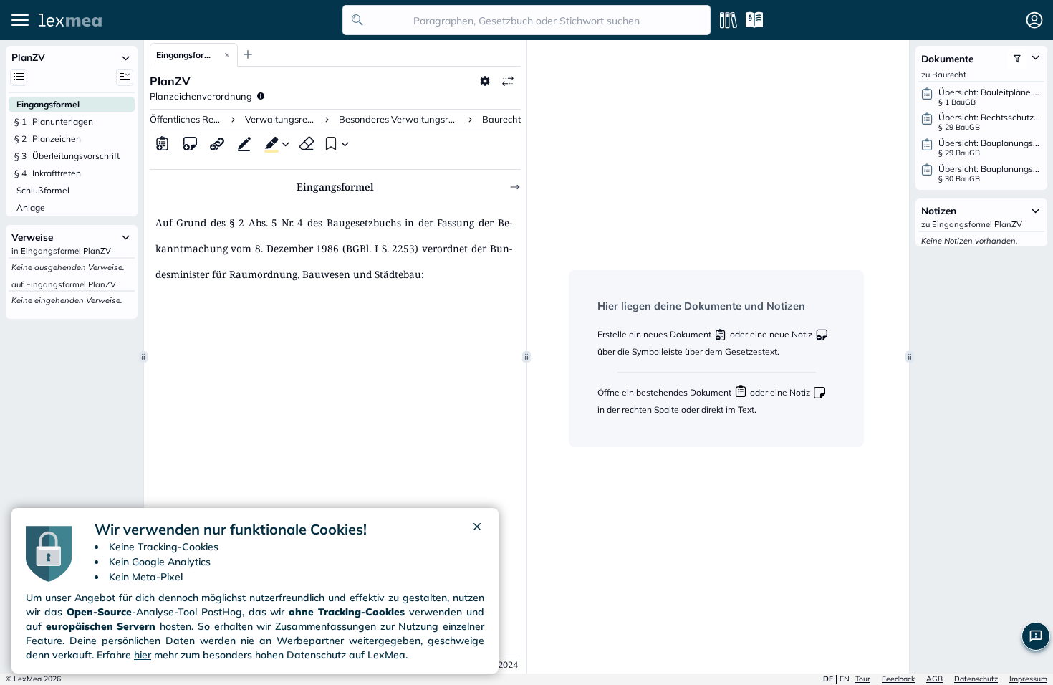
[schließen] (477, 529)
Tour (862, 679)
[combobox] (526, 20)
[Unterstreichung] (244, 143)
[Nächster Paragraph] (515, 187)
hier (142, 654)
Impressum (1028, 679)
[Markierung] (269, 143)
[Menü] (20, 20)
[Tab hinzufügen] (248, 54)
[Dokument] (163, 143)
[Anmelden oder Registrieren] (1034, 20)
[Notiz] (190, 143)
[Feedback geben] (1035, 636)
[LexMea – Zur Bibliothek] (187, 20)
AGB (934, 679)
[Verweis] (217, 143)
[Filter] (1017, 59)
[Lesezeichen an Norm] (329, 143)
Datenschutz (976, 679)
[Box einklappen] (126, 57)
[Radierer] (306, 143)
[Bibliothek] (728, 20)
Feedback (898, 679)
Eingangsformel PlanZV (186, 54)
